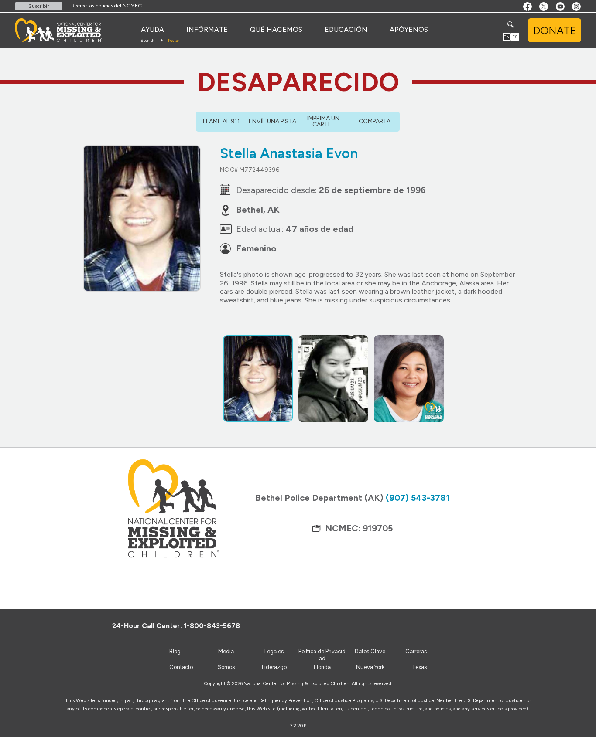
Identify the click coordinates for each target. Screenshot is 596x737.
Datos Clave (370, 651)
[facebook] (444, 625)
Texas (419, 667)
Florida (322, 667)
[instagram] (487, 625)
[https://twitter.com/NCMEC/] (458, 625)
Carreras (416, 651)
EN (507, 37)
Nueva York (370, 667)
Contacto (181, 667)
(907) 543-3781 (418, 497)
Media (226, 651)
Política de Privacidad (322, 655)
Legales (274, 651)
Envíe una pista (272, 121)
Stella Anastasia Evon (289, 153)
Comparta (374, 121)
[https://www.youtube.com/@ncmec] (473, 625)
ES (514, 37)
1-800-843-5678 (212, 626)
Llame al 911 (221, 121)
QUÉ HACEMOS (276, 29)
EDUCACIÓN (346, 29)
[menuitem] (152, 30)
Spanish (147, 40)
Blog (175, 651)
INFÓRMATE (207, 29)
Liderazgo (274, 667)
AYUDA (152, 29)
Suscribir (38, 6)
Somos (226, 667)
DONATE (554, 30)
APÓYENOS (409, 29)
